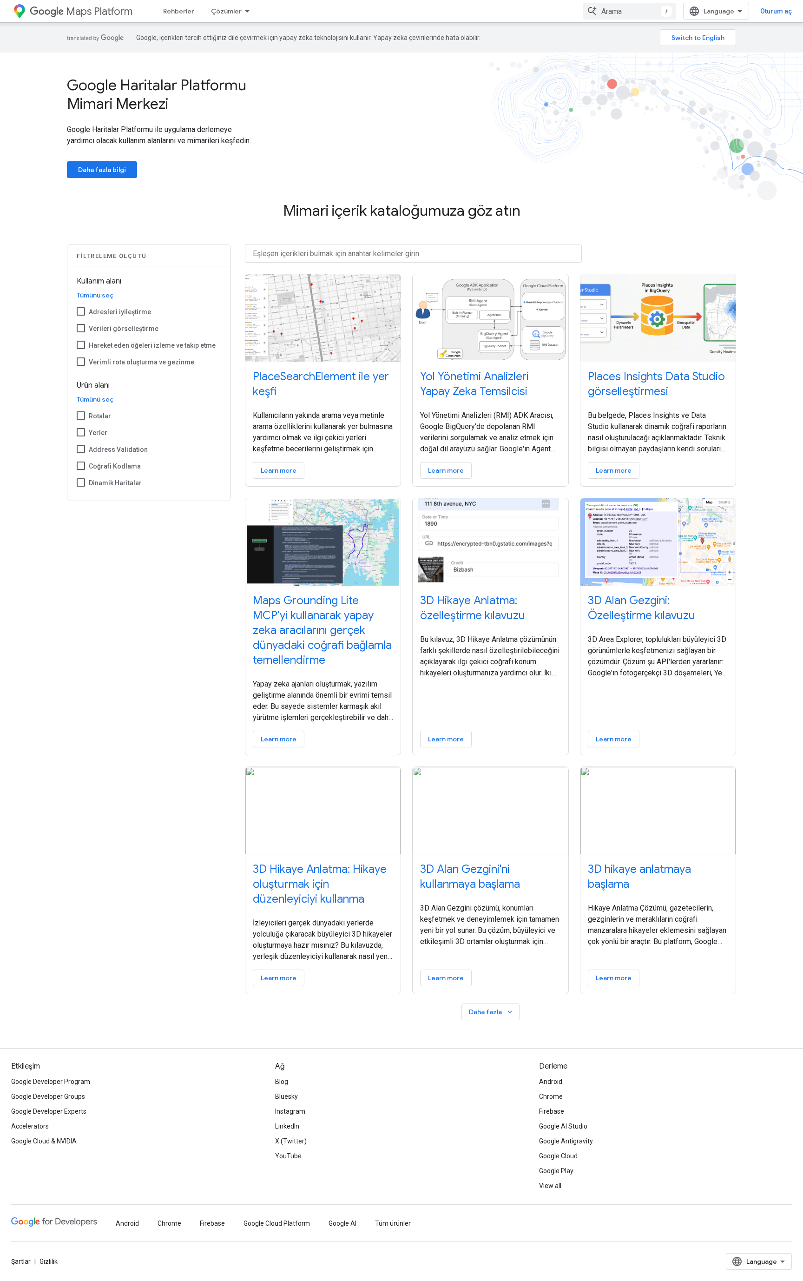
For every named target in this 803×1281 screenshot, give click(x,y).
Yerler (98, 432)
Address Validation (118, 449)
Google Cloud (558, 1156)
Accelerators (30, 1126)
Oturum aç (776, 11)
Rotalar (100, 416)
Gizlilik (48, 1261)
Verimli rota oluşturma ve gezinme (141, 362)
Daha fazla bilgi (102, 169)
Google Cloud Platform (277, 1223)
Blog (281, 1081)
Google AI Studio (563, 1126)
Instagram (290, 1111)
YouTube (288, 1156)
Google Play (556, 1171)
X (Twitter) (291, 1141)
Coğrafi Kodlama (115, 466)
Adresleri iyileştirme (120, 312)
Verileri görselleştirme (123, 328)
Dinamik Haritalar (115, 483)
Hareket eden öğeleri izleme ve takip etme (152, 345)
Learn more (278, 470)
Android (550, 1081)
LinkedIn (287, 1126)
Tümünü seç (95, 295)
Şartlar (21, 1261)
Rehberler (178, 11)
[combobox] (629, 11)
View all (550, 1185)
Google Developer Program (50, 1081)
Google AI (342, 1223)
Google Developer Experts (48, 1111)
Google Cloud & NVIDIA (44, 1141)
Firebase (551, 1111)
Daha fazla (491, 1012)
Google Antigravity (566, 1141)
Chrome (551, 1096)
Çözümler (226, 11)
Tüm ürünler (393, 1223)
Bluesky (286, 1096)
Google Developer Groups (48, 1096)
